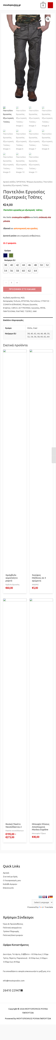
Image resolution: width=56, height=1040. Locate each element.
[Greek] (40, 897)
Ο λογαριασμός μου (12, 880)
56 (35, 336)
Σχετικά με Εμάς (10, 876)
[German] (51, 897)
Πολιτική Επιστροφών (13, 935)
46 (41, 333)
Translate (49, 907)
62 (45, 336)
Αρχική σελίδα (9, 182)
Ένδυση (17, 301)
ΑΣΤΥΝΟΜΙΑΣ (25, 308)
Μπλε (29, 328)
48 (45, 333)
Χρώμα (7, 250)
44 (38, 333)
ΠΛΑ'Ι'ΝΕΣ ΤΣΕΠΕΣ (24, 311)
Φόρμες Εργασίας (34, 182)
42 (35, 333)
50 (48, 333)
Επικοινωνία (8, 888)
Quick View (15, 570)
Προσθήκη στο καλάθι (22, 289)
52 (28, 336)
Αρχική (6, 873)
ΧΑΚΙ (35, 311)
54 (32, 336)
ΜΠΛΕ (42, 308)
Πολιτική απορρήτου (12, 927)
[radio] (5, 255)
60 (41, 336)
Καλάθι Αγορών (10, 884)
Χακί (35, 328)
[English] (44, 897)
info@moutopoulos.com (13, 980)
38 (28, 333)
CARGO (14, 308)
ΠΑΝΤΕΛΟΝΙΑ (9, 311)
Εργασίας (35, 308)
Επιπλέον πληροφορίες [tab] (13, 320)
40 (32, 333)
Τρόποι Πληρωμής (11, 931)
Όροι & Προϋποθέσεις (13, 924)
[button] (48, 19)
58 (38, 336)
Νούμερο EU (9, 260)
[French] (47, 897)
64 (48, 336)
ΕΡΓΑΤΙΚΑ (21, 182)
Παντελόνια (35, 301)
